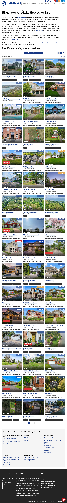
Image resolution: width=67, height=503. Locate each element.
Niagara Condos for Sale (47, 483)
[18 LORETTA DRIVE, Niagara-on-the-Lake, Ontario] (55, 362)
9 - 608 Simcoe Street (30, 303)
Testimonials (61, 6)
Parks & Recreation (7, 440)
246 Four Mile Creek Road (10, 144)
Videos (54, 6)
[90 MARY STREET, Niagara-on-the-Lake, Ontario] (12, 384)
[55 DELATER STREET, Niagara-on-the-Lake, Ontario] (55, 248)
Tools (54, 4)
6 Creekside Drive (28, 416)
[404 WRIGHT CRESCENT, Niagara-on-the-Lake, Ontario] (12, 157)
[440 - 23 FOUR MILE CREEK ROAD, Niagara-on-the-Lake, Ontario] (12, 339)
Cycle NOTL (5, 443)
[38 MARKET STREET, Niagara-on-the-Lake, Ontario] (12, 248)
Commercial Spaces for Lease (48, 481)
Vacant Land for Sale (46, 479)
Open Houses (33, 4)
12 (59, 56)
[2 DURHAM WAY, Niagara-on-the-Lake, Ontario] (55, 271)
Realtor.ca (26, 437)
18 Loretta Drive (49, 371)
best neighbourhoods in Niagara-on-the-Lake (46, 42)
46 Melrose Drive (7, 416)
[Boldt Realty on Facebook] (57, 1)
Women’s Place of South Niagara (31, 457)
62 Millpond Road (28, 167)
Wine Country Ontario (49, 447)
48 (64, 56)
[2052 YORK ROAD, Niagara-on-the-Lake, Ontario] (55, 384)
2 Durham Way (49, 280)
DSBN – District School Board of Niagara (12, 457)
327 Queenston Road (51, 121)
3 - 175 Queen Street (29, 99)
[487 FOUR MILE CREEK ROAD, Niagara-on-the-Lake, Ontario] (33, 362)
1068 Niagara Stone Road (10, 371)
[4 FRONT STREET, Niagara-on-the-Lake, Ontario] (55, 293)
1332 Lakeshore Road (30, 212)
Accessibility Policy (8, 488)
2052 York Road (49, 393)
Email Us (6, 486)
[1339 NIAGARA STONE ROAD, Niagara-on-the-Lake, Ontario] (12, 180)
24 (61, 56)
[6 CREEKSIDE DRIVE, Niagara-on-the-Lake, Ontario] (33, 407)
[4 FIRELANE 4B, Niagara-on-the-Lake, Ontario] (12, 293)
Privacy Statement (43, 501)
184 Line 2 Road (28, 144)
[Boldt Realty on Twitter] (64, 1)
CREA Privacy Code (29, 501)
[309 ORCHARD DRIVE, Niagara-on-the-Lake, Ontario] (33, 271)
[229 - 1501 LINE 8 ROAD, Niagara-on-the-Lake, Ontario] (12, 67)
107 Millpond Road (7, 325)
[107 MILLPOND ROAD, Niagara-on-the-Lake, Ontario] (12, 316)
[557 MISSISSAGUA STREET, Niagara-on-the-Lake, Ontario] (55, 135)
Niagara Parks (47, 445)
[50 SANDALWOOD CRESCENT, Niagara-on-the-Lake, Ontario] (55, 180)
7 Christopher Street (8, 121)
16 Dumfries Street (29, 189)
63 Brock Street (28, 348)
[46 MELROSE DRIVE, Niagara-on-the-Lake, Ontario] (12, 407)
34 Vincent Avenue (50, 348)
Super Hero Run (27, 460)
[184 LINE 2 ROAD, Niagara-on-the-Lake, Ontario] (33, 135)
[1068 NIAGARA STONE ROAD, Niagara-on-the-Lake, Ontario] (12, 362)
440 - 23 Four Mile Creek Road (11, 348)
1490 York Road (49, 167)
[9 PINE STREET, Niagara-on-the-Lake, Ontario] (55, 67)
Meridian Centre (48, 438)
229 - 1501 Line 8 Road (9, 76)
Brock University (6, 462)
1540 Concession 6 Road (31, 121)
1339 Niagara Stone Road (10, 189)
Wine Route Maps (48, 449)
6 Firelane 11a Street (51, 416)
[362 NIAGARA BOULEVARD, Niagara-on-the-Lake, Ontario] (12, 271)
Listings (25, 4)
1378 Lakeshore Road (51, 212)
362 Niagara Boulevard (9, 280)
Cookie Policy (36, 501)
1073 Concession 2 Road (9, 235)
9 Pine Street (49, 76)
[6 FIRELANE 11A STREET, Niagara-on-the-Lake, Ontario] (55, 407)
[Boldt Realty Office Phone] (48, 1)
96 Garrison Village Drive (31, 393)
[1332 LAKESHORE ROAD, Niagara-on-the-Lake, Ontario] (33, 203)
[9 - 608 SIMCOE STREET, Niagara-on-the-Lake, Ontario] (33, 293)
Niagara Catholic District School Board (11, 459)
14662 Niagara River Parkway (11, 99)
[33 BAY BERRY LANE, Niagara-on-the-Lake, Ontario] (33, 67)
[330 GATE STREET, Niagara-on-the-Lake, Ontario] (55, 225)
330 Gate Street (50, 235)
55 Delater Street (50, 257)
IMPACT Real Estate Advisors (48, 485)
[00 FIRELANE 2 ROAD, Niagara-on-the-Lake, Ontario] (12, 203)
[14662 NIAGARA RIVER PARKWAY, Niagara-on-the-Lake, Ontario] (12, 90)
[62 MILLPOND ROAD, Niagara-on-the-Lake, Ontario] (33, 157)
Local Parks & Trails (48, 437)
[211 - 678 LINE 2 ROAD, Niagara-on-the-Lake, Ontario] (33, 316)
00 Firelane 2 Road (7, 212)
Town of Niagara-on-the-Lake (9, 438)
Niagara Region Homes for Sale (13, 10)
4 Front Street (49, 303)
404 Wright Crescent (8, 167)
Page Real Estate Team (46, 487)
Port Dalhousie (47, 452)
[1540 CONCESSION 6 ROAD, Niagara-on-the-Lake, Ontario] (33, 112)
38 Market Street (7, 257)
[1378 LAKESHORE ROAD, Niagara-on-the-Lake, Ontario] (55, 203)
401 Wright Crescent (29, 257)
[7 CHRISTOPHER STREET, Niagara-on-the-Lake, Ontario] (12, 112)
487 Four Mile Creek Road (31, 371)
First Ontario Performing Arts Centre (52, 440)
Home (3, 10)
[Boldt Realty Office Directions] (45, 1)
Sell (42, 4)
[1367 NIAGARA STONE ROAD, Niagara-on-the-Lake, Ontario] (33, 225)
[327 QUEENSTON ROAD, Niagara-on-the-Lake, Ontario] (55, 112)
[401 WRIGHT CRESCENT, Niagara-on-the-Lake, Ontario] (33, 248)
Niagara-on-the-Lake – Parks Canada (11, 441)
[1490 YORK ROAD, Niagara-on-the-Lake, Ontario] (55, 157)
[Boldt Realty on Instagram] (59, 1)
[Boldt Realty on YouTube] (55, 1)
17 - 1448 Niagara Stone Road (54, 325)
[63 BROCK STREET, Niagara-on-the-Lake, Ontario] (33, 339)
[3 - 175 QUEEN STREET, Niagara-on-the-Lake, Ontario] (33, 90)
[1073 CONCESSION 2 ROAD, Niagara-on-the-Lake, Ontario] (12, 225)
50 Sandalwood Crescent (52, 189)
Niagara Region (21, 17)
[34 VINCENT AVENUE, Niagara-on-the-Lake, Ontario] (55, 339)
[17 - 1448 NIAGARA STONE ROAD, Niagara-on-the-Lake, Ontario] (55, 316)
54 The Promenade (50, 99)
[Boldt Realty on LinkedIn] (62, 1)
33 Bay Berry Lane (28, 76)
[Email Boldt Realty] (51, 1)
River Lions (46, 442)
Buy (39, 4)
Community (61, 4)
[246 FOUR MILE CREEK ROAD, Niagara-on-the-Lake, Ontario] (12, 135)
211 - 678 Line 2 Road (29, 325)
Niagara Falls (14, 39)
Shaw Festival (39, 30)
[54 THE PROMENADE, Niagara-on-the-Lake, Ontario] (55, 90)
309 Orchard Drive (29, 280)
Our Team (47, 4)
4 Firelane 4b (6, 303)
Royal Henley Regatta (49, 450)
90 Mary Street (6, 393)
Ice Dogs (46, 443)
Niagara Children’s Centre (29, 459)
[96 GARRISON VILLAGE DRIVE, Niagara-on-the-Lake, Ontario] (33, 384)
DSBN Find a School (7, 460)
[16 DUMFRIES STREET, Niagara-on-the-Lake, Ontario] (33, 180)
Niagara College (6, 464)
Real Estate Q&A (45, 477)
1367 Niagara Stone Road (31, 235)
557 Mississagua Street (52, 144)
